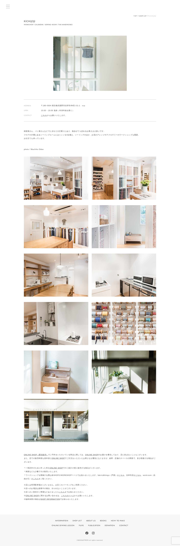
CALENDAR (39, 24)
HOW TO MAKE (118, 521)
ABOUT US (91, 521)
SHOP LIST (77, 521)
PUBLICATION (94, 525)
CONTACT (123, 525)
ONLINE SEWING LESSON (63, 525)
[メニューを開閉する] (8, 6)
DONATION (110, 525)
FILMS (81, 525)
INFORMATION (61, 521)
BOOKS (103, 521)
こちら (44, 115)
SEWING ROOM (51, 24)
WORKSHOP (28, 24)
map (83, 105)
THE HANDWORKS (65, 24)
